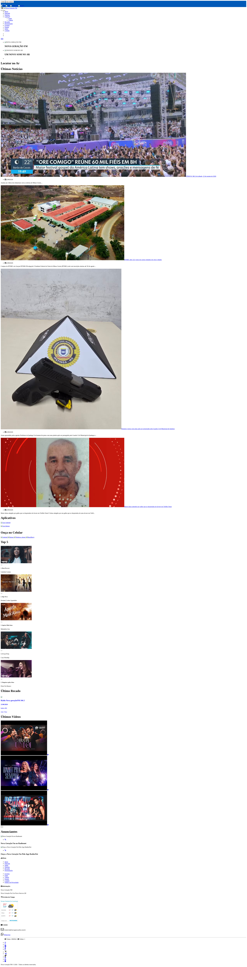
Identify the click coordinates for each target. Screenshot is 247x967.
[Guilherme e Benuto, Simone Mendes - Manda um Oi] (48, 755)
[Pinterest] (5, 958)
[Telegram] (5, 946)
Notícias (7, 15)
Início (6, 862)
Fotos (10, 18)
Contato (7, 30)
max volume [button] (9, 2)
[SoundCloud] (6, 953)
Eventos (7, 25)
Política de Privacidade (12, 882)
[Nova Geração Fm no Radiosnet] (5, 839)
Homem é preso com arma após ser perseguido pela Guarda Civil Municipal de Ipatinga (148, 429)
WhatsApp (7, 935)
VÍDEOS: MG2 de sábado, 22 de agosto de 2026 (201, 176)
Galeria (7, 17)
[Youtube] (5, 948)
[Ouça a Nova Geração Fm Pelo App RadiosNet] (5, 850)
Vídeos (10, 20)
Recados (7, 22)
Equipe (7, 27)
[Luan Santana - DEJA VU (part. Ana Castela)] (48, 825)
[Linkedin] (5, 959)
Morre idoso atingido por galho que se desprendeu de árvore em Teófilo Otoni (148, 506)
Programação (9, 23)
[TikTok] (6, 956)
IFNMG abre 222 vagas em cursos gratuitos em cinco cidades (143, 260)
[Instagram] (5, 942)
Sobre (6, 29)
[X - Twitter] (6, 952)
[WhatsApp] (5, 944)
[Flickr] (5, 961)
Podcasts (7, 863)
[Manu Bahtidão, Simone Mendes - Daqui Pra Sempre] (48, 790)
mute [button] (3, 2)
